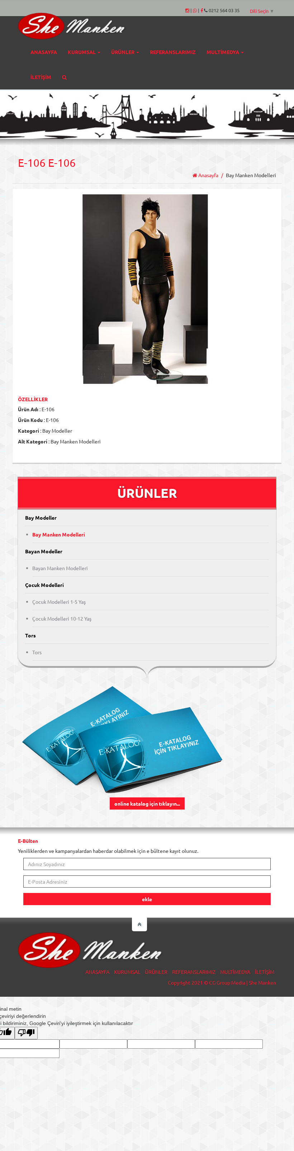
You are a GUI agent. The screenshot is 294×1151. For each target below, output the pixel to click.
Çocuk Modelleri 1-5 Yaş (59, 601)
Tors (37, 652)
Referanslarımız (173, 52)
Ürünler (156, 971)
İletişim (40, 77)
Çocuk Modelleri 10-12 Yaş (61, 618)
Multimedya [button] (223, 52)
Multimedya (235, 971)
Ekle (147, 899)
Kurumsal (127, 971)
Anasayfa (43, 52)
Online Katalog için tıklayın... (147, 803)
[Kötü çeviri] (26, 1033)
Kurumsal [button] (82, 52)
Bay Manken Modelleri (58, 534)
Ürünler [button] (123, 52)
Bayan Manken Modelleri (60, 568)
